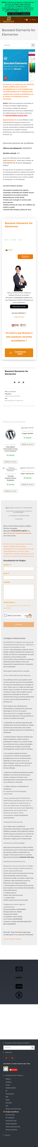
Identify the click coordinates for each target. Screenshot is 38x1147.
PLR (7, 1106)
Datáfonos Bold (11, 1088)
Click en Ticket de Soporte (12, 939)
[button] (14, 382)
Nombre (7, 565)
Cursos (8, 1085)
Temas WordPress (11, 1129)
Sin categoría (10, 1117)
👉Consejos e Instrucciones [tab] (18, 515)
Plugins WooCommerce (13, 1109)
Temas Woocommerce (13, 1126)
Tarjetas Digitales (11, 1123)
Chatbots (8, 1082)
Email (6, 573)
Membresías (10, 1094)
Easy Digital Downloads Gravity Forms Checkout (10, 449)
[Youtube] (12, 1058)
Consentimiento (9, 602)
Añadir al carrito (25, 256)
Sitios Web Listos (11, 1120)
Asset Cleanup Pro (27, 473)
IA (6, 1091)
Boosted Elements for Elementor (14, 400)
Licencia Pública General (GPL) (16, 115)
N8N (7, 1097)
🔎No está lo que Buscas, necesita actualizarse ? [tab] (19, 511)
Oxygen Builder (27, 433)
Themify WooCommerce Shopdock (10, 478)
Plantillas (9, 1103)
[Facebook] (6, 1058)
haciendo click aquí (26, 857)
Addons (7, 396)
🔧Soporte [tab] (19, 519)
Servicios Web (10, 1115)
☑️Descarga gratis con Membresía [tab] (19, 508)
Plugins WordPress (15, 396)
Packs (7, 1100)
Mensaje (6, 582)
